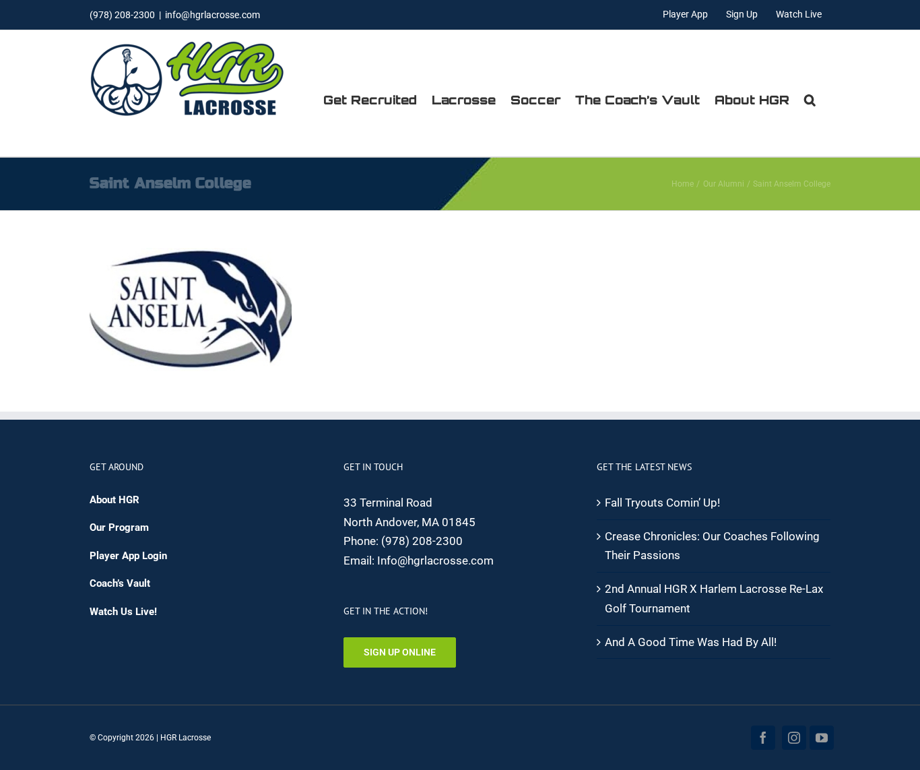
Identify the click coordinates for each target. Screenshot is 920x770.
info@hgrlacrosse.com (212, 14)
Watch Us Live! (123, 612)
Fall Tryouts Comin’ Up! (662, 502)
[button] (810, 99)
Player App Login (128, 556)
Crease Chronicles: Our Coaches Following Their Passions (712, 546)
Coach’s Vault (120, 583)
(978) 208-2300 (422, 541)
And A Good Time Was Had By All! (691, 642)
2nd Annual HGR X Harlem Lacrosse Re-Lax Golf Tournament (714, 598)
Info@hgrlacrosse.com (435, 560)
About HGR (114, 500)
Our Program (119, 527)
